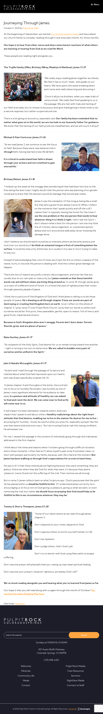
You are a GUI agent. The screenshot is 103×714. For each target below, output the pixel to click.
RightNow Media (75, 680)
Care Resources (75, 670)
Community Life (26, 675)
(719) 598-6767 (51, 660)
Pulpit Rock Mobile (75, 666)
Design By (73, 709)
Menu (96, 4)
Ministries (26, 670)
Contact (26, 685)
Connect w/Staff (75, 685)
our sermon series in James (65, 34)
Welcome (26, 666)
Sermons (75, 675)
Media (26, 680)
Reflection (20, 603)
